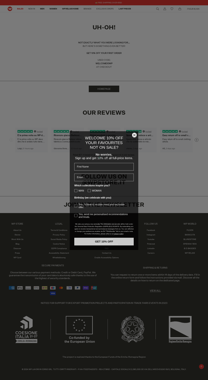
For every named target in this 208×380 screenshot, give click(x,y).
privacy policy (118, 237)
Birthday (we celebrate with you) (92, 193)
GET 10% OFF (104, 244)
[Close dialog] (134, 130)
